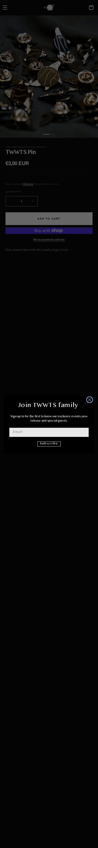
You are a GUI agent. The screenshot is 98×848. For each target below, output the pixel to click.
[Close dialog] (89, 399)
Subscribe (49, 444)
